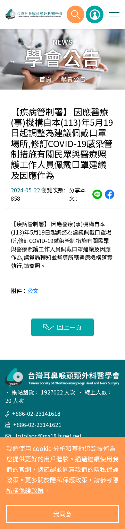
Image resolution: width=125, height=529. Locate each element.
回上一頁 (69, 327)
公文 (33, 290)
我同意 (62, 513)
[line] (97, 193)
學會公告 (73, 79)
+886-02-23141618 (36, 413)
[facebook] (109, 193)
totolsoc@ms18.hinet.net (48, 435)
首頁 (45, 79)
